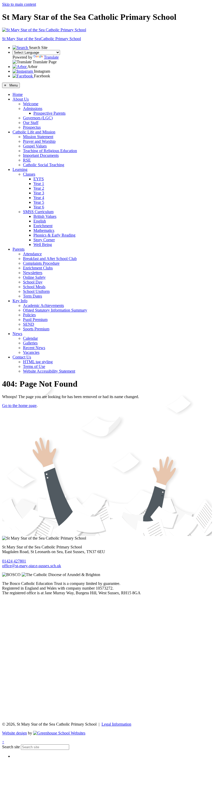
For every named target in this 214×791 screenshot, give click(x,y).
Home (18, 94)
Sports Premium (36, 329)
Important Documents (41, 155)
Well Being (42, 244)
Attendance (32, 254)
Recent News (34, 347)
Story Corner (44, 240)
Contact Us (22, 357)
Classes (29, 174)
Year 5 (38, 202)
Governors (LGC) (38, 118)
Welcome (30, 104)
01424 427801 (14, 561)
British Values (44, 216)
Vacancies (31, 352)
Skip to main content (19, 4)
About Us (21, 99)
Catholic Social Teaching (43, 165)
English (39, 221)
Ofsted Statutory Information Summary (55, 310)
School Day (33, 282)
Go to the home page (19, 405)
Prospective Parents (49, 113)
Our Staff (30, 122)
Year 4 (38, 197)
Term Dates (32, 296)
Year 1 (38, 183)
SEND (28, 324)
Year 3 (38, 193)
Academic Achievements (43, 305)
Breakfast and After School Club (50, 258)
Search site (11, 747)
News (17, 333)
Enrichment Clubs (38, 268)
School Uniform (36, 291)
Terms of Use (34, 366)
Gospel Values (35, 146)
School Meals (34, 287)
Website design (14, 733)
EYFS (38, 179)
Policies (29, 315)
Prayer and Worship (39, 141)
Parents (19, 249)
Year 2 (38, 188)
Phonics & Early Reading (54, 235)
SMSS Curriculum (38, 211)
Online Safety (34, 277)
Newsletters (32, 272)
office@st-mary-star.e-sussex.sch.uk (31, 566)
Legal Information (116, 724)
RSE (27, 160)
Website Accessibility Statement (49, 371)
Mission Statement (38, 136)
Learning (20, 169)
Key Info (20, 301)
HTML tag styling (38, 362)
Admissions (32, 108)
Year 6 (38, 207)
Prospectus (32, 127)
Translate (51, 57)
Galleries (30, 343)
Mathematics (43, 230)
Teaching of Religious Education (50, 151)
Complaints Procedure (41, 263)
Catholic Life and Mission (34, 132)
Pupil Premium (35, 319)
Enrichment (42, 226)
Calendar (30, 338)
